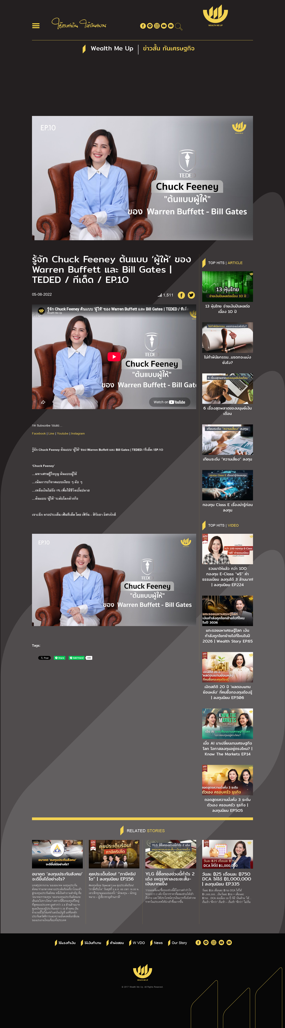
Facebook (39, 433)
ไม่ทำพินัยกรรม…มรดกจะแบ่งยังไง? (227, 359)
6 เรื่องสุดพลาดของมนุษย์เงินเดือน (227, 410)
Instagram (78, 433)
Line (51, 433)
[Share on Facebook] (181, 295)
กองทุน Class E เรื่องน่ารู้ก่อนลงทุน (228, 507)
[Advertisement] (142, 87)
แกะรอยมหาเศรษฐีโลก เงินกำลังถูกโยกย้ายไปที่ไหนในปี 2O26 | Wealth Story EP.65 (228, 636)
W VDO (139, 942)
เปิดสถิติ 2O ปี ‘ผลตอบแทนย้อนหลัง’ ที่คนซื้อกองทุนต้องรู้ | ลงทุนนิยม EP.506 (227, 692)
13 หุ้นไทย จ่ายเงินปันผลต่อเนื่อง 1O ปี (227, 308)
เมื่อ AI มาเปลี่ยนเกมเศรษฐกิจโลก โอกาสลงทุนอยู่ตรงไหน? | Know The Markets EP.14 (227, 748)
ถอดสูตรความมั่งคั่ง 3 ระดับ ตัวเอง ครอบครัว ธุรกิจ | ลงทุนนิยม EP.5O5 (228, 805)
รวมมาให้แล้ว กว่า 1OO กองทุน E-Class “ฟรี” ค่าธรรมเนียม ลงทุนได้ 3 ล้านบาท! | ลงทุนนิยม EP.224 (227, 576)
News (158, 942)
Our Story (179, 942)
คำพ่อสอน (117, 943)
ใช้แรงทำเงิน (67, 943)
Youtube (62, 433)
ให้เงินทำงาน (93, 943)
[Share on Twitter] (191, 295)
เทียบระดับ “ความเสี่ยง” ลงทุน (227, 459)
